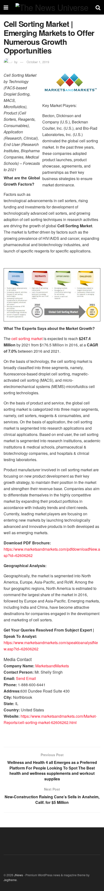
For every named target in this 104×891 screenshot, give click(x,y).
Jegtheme (10, 880)
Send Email (26, 678)
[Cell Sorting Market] (52, 294)
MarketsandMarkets (52, 666)
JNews (18, 875)
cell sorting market (27, 338)
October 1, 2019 (38, 62)
